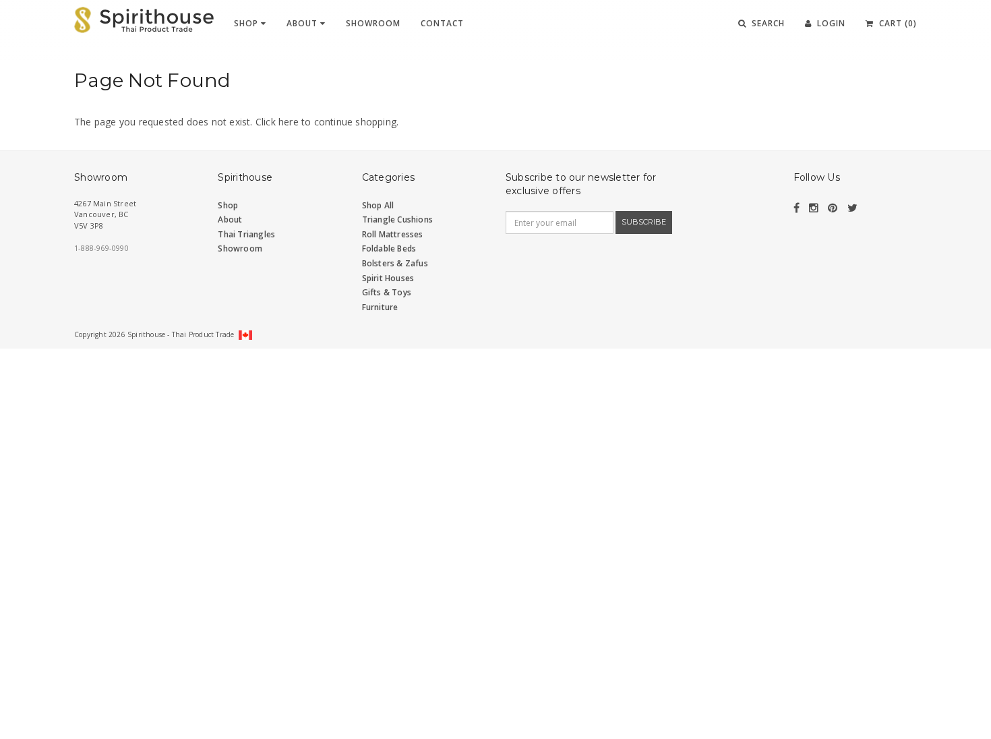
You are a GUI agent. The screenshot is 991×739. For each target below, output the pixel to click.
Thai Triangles (246, 234)
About (303, 23)
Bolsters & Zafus (395, 263)
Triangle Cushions (397, 219)
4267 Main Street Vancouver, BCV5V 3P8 (105, 214)
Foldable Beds (389, 248)
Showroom (373, 23)
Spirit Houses (388, 278)
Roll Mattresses (392, 234)
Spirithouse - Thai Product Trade (180, 334)
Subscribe (644, 222)
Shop (247, 23)
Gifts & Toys (386, 292)
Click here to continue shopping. (327, 121)
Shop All (378, 205)
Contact (442, 23)
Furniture (380, 307)
